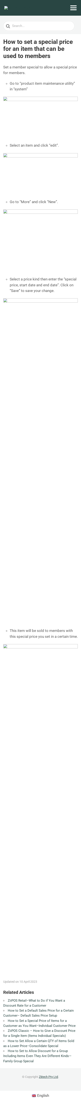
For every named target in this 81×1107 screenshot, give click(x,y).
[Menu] (73, 7)
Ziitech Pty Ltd (48, 1077)
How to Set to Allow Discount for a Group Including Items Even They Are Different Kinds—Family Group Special (37, 1056)
